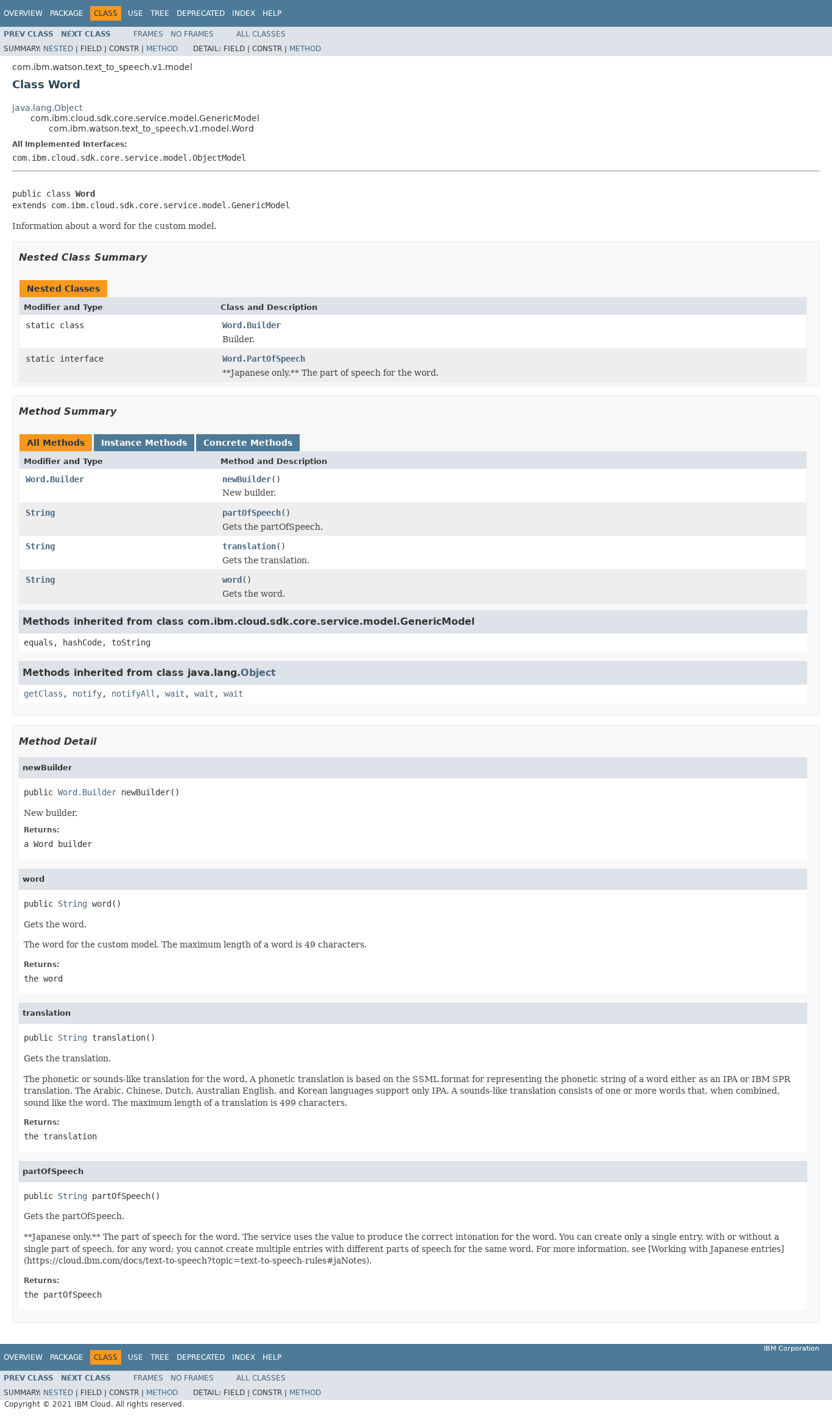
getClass (43, 693)
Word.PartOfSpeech (263, 359)
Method (162, 48)
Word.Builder (251, 325)
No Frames (192, 34)
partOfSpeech (251, 513)
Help (272, 13)
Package (66, 13)
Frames (148, 34)
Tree (159, 13)
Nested (58, 48)
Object (258, 672)
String (40, 513)
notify (87, 693)
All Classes (261, 34)
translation (249, 546)
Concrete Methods (247, 443)
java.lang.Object (47, 108)
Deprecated (201, 13)
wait (175, 693)
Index (243, 13)
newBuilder (246, 479)
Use (135, 13)
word (232, 580)
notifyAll (133, 693)
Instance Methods (144, 443)
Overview (23, 13)
